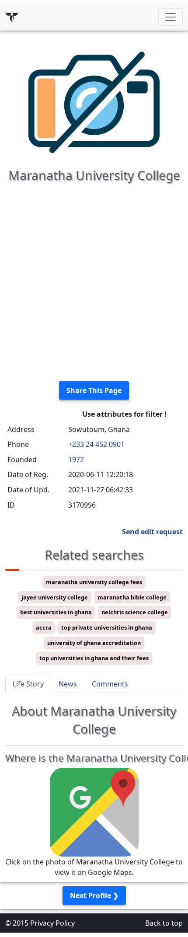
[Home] (11, 17)
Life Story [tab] (28, 684)
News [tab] (68, 684)
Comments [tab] (110, 684)
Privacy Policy (52, 923)
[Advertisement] (94, 280)
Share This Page (94, 390)
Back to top (164, 923)
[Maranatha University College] (94, 101)
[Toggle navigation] (170, 17)
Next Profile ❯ (94, 895)
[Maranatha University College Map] (94, 811)
